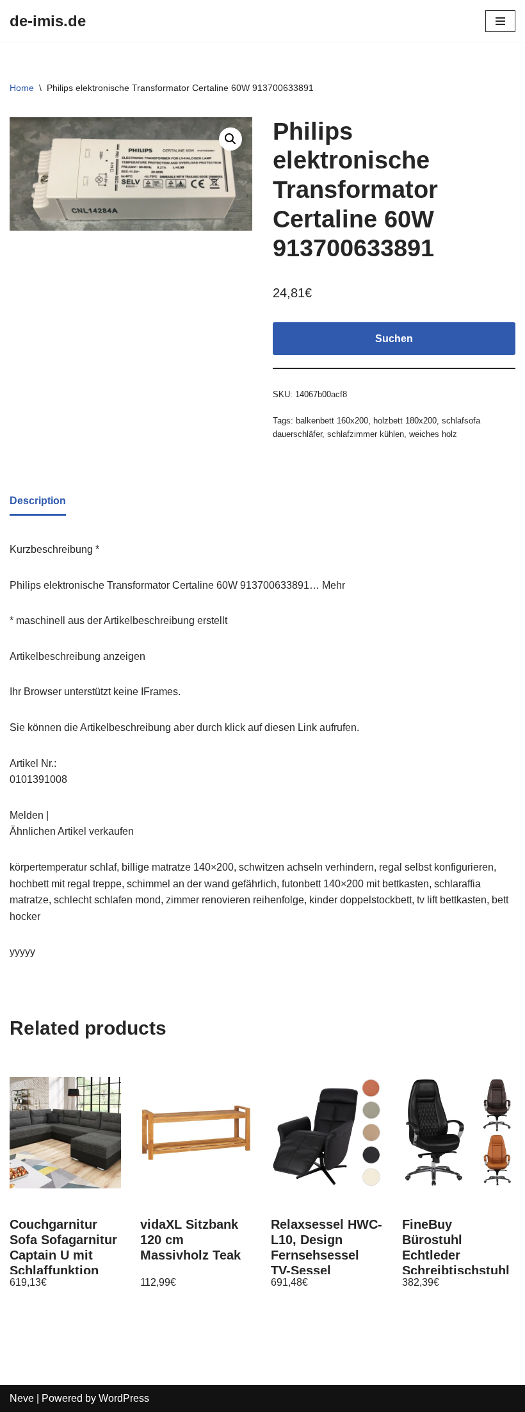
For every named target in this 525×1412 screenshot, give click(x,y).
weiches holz (433, 434)
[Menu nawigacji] (500, 21)
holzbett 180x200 (405, 420)
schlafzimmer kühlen (365, 434)
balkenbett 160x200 (332, 420)
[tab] (38, 502)
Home (22, 88)
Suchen (394, 338)
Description (38, 500)
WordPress (124, 1398)
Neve (22, 1398)
